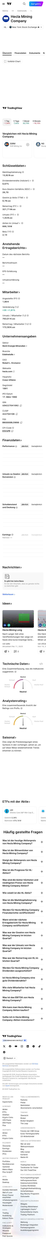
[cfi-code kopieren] (12, 431)
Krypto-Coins (7, 1117)
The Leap (24, 1123)
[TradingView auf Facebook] (10, 1046)
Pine (4, 1125)
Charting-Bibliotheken (29, 1207)
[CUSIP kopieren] (17, 414)
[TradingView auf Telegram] (33, 1046)
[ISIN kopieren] (21, 405)
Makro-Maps (7, 1169)
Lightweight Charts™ (28, 1209)
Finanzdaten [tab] (20, 53)
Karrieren (24, 1154)
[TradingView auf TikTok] (39, 1046)
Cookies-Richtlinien (28, 1186)
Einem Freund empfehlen (7, 1196)
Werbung (24, 1222)
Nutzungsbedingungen (29, 1178)
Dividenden (7, 1151)
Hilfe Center (25, 1152)
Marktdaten (25, 1105)
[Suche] (24, 3)
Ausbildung (6, 1216)
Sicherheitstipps (26, 1191)
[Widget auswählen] (41, 663)
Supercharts (7, 1102)
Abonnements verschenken (31, 1108)
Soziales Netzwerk (9, 1190)
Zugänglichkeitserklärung (30, 1188)
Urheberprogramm (9, 1200)
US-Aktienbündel (27, 1136)
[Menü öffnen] (3, 3)
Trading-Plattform (27, 1215)
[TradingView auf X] (4, 1046)
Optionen (6, 1167)
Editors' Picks (7, 1218)
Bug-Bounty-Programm (29, 1194)
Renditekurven (8, 1164)
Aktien (4, 1109)
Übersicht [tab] (7, 53)
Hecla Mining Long (12, 630)
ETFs (4, 1112)
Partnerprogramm (27, 1227)
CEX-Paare (6, 1120)
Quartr (7, 1086)
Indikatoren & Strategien (7, 1227)
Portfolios (6, 1161)
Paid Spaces (7, 1236)
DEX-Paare (6, 1123)
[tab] (24, 446)
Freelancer (6, 1233)
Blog (22, 1149)
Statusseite (24, 1196)
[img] (38, 27)
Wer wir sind (25, 1144)
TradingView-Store (27, 1165)
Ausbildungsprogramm (29, 1230)
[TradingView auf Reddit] (4, 1052)
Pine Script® (7, 1172)
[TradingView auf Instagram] (22, 1046)
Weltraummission (27, 1146)
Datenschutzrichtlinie (28, 1183)
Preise (22, 1102)
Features (23, 1100)
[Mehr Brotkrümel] (13, 11)
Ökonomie (6, 1146)
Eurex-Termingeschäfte (29, 1134)
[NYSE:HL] (4, 625)
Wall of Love (7, 1192)
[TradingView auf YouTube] (16, 1046)
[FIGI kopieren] (21, 422)
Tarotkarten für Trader (29, 1167)
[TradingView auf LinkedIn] (27, 1046)
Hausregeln (7, 1203)
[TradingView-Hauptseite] (12, 1036)
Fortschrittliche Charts (29, 1212)
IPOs (4, 1154)
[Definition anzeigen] (23, 172)
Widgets (23, 1204)
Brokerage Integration (29, 1225)
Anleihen (5, 1115)
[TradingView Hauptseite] (9, 4)
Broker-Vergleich (27, 1121)
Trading (5, 1213)
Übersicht (24, 1115)
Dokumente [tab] (34, 53)
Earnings (5, 1148)
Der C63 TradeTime (28, 1170)
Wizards (5, 1231)
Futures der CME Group (29, 1131)
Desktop (5, 1182)
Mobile (5, 1180)
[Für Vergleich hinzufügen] (28, 145)
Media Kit (24, 1157)
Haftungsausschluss (28, 1180)
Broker (23, 1118)
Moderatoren (7, 1205)
